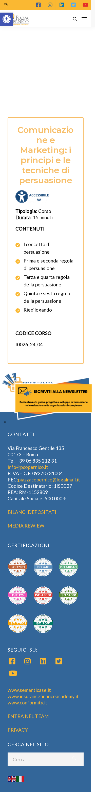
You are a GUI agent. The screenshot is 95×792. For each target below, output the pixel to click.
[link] (47, 396)
